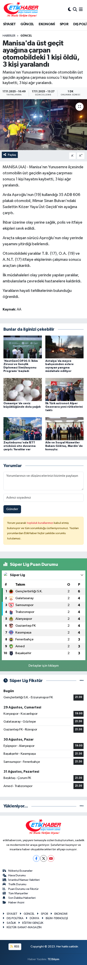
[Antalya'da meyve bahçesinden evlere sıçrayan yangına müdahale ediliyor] (64, 346)
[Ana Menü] (81, 9)
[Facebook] (36, 858)
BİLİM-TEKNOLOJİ (57, 918)
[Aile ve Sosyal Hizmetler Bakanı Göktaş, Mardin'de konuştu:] (64, 428)
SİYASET (9, 24)
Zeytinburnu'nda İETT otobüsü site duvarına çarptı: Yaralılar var (19, 446)
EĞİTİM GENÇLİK (32, 922)
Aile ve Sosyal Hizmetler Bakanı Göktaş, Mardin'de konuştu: (64, 446)
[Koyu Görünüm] (69, 9)
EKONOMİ (47, 24)
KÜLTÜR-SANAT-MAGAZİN (24, 927)
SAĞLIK (11, 922)
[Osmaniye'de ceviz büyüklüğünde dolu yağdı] (22, 389)
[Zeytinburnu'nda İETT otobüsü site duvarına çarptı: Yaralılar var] (22, 428)
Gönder (12, 509)
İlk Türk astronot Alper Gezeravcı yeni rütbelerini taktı (64, 407)
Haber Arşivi (16, 902)
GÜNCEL (27, 24)
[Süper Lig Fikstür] (82, 680)
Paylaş (12, 154)
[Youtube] (51, 858)
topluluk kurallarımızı (40, 522)
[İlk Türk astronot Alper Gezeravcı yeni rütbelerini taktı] (64, 389)
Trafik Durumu (17, 884)
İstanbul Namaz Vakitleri (24, 879)
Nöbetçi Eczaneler (20, 870)
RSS (16, 946)
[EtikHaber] (21, 9)
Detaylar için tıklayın (44, 665)
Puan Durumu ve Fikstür (23, 888)
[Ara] (75, 9)
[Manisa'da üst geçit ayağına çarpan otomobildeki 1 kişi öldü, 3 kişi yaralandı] (43, 124)
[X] (43, 858)
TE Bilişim (53, 959)
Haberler (9, 35)
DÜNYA (34, 918)
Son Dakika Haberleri (22, 897)
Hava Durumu (17, 875)
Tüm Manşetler (18, 893)
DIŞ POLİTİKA (15, 918)
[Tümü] (82, 806)
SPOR (64, 24)
